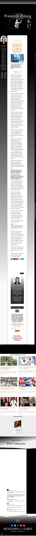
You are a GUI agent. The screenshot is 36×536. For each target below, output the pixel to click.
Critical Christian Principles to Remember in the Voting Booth (27, 388)
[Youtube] (2, 77)
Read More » (2, 413)
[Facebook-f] (2, 73)
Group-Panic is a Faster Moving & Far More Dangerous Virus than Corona (8, 388)
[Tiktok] (5, 77)
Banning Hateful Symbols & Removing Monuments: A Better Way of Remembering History (8, 368)
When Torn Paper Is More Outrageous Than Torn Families (8, 408)
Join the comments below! (17, 338)
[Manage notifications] (2, 534)
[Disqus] (16, 475)
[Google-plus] (21, 525)
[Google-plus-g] (5, 75)
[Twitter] (5, 73)
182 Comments (17, 72)
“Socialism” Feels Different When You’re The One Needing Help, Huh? (27, 368)
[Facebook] (12, 525)
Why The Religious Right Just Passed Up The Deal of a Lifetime (27, 408)
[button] (2, 2)
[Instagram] (2, 75)
